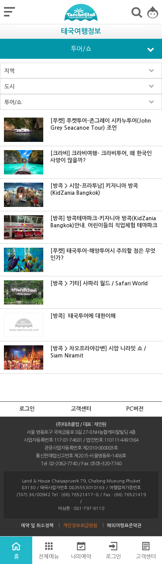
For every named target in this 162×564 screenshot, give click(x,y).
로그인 (27, 409)
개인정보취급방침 (80, 525)
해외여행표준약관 (124, 525)
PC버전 (135, 409)
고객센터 (81, 409)
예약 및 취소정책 (37, 525)
